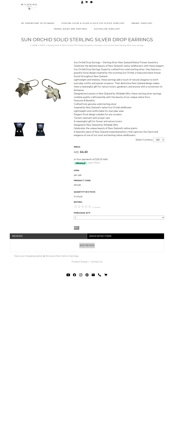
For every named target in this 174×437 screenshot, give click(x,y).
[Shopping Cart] (87, 2)
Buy (76, 228)
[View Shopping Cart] (106, 274)
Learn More (94, 162)
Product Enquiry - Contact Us (87, 261)
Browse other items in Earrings (62, 256)
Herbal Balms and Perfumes (70, 29)
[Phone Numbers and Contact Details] (99, 274)
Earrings (98, 45)
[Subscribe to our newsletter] (93, 274)
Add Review (87, 245)
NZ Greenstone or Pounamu (38, 23)
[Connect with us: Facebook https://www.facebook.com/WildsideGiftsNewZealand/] (74, 274)
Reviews (17, 236)
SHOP (42, 45)
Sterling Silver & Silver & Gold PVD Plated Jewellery (93, 23)
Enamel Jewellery (142, 23)
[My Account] (82, 2)
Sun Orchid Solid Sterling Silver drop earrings (124, 45)
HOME (35, 45)
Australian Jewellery (107, 29)
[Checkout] (91, 2)
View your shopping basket (28, 256)
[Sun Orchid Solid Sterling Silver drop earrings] (40, 121)
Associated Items (100, 236)
